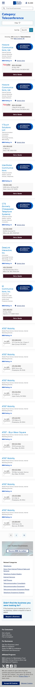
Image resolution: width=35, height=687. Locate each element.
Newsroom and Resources (11, 650)
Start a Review (7, 635)
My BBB (30, 3)
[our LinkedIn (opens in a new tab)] (7, 667)
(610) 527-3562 (16, 444)
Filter (16, 23)
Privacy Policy (23, 676)
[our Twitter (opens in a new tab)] (3, 667)
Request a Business (13, 616)
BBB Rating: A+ (7, 61)
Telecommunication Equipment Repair (16, 589)
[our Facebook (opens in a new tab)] (11, 667)
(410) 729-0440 (7, 267)
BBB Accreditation (8, 646)
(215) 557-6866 (16, 496)
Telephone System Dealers (13, 574)
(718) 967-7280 (7, 185)
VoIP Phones (8, 580)
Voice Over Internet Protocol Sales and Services (17, 570)
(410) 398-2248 (7, 146)
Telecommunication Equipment (14, 586)
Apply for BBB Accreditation (11, 648)
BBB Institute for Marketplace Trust (13, 658)
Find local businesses (13, 8)
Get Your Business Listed (10, 644)
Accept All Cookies (11, 683)
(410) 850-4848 (7, 229)
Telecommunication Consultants (14, 583)
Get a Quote (17, 74)
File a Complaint (7, 637)
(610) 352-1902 (16, 392)
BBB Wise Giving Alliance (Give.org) (14, 660)
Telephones (7, 566)
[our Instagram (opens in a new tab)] (15, 667)
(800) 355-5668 (16, 65)
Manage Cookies (27, 683)
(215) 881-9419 (16, 522)
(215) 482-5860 (16, 366)
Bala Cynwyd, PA (19, 38)
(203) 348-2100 (7, 309)
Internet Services (9, 577)
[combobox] (27, 30)
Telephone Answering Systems (14, 592)
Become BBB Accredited (17, 551)
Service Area (21, 61)
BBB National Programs (10, 662)
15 (25, 535)
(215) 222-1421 (16, 418)
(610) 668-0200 (16, 340)
